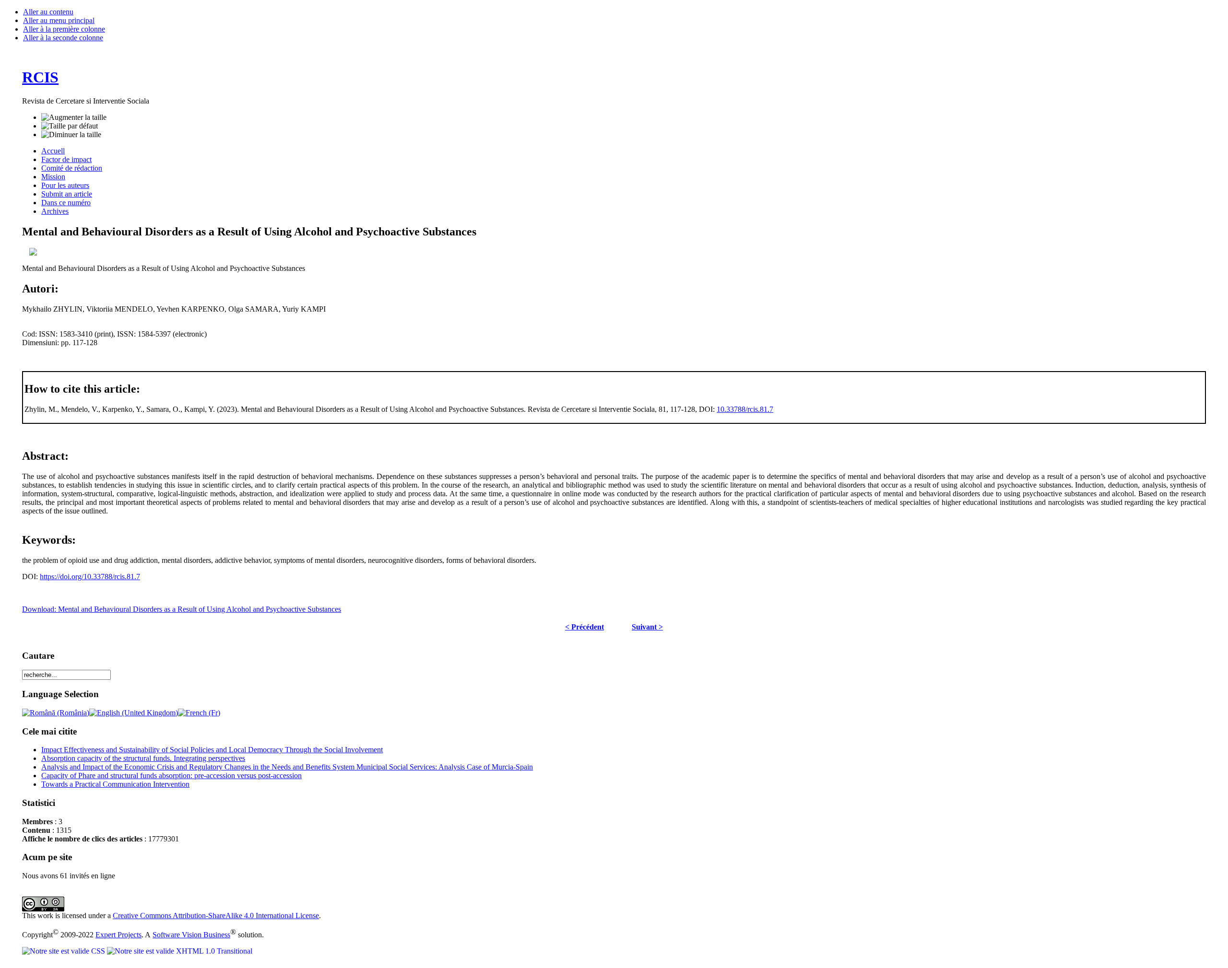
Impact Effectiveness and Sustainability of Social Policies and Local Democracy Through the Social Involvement (212, 750)
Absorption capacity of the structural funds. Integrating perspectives (143, 758)
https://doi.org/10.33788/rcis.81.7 (90, 576)
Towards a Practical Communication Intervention (115, 784)
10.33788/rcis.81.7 (745, 409)
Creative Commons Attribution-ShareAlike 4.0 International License (216, 915)
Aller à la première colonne (64, 29)
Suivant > (647, 627)
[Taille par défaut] (69, 126)
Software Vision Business (191, 935)
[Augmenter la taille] (73, 117)
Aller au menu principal (58, 20)
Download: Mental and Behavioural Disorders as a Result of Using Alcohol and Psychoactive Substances (181, 609)
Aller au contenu (48, 12)
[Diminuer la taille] (71, 134)
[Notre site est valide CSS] (64, 951)
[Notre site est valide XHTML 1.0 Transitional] (179, 951)
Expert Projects (118, 935)
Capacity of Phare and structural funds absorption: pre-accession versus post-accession (171, 775)
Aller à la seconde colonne (63, 38)
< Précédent (584, 627)
